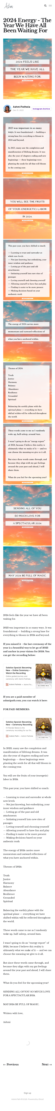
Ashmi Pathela (21, 106)
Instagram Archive (41, 108)
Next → (47, 1064)
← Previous (11, 1064)
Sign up (27, 1093)
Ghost (41, 1099)
